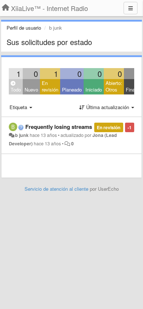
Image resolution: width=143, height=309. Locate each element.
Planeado (72, 89)
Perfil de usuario (24, 27)
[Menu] (131, 8)
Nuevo (31, 89)
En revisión (50, 86)
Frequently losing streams (58, 127)
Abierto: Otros (114, 86)
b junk (22, 135)
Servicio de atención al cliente (57, 188)
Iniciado (93, 89)
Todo (16, 89)
